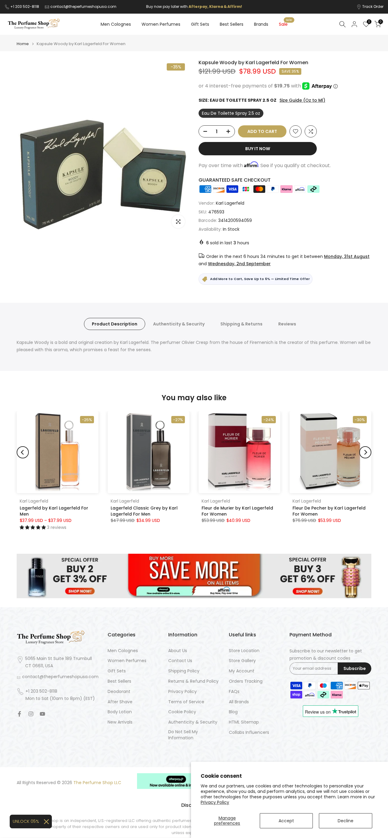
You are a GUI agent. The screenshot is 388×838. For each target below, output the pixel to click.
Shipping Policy (183, 671)
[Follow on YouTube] (42, 714)
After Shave (120, 702)
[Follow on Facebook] (19, 714)
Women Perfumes (161, 24)
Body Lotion (120, 712)
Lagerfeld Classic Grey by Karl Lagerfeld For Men (144, 511)
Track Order (372, 6)
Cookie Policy (182, 712)
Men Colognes (116, 24)
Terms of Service (186, 702)
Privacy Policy (215, 802)
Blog (233, 712)
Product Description (114, 324)
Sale (285, 24)
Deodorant (119, 691)
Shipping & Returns (241, 324)
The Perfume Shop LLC (97, 783)
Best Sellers (231, 24)
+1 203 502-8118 (25, 6)
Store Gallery (242, 661)
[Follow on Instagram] (31, 714)
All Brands (239, 702)
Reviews (287, 324)
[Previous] (23, 452)
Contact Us (180, 661)
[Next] (365, 452)
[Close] (46, 821)
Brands (261, 24)
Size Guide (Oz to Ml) (302, 100)
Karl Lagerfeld (230, 203)
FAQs (234, 691)
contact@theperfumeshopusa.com (83, 6)
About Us (177, 651)
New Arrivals (120, 722)
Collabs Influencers (249, 732)
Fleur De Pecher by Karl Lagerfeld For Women (329, 511)
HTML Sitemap (244, 722)
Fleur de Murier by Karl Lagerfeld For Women (237, 511)
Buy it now (257, 149)
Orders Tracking (246, 681)
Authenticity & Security (179, 324)
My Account (241, 671)
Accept (286, 821)
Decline (345, 821)
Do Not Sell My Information (183, 735)
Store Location (244, 651)
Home (23, 44)
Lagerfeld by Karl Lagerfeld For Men (54, 511)
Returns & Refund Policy (193, 681)
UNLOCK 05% (26, 821)
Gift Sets (200, 24)
